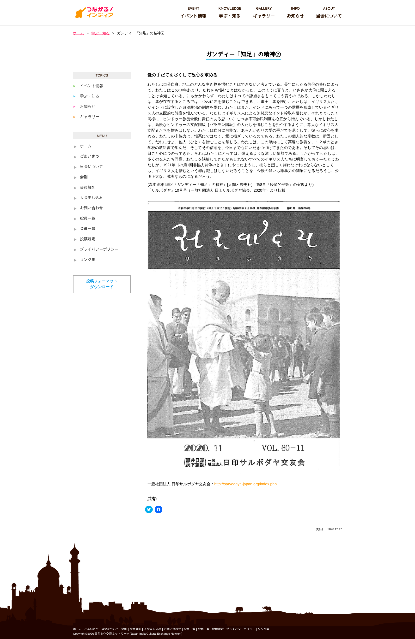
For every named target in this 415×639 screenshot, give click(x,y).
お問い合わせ (91, 208)
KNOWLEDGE (229, 13)
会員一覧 (87, 229)
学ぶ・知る (101, 33)
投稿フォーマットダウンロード (101, 284)
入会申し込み (91, 198)
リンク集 (87, 260)
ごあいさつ (89, 157)
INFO (295, 13)
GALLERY (264, 13)
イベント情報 (92, 86)
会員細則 (87, 188)
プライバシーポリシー (99, 250)
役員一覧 (87, 219)
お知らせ (88, 107)
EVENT (193, 13)
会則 (84, 177)
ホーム (78, 33)
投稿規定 (87, 239)
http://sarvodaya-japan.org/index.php (245, 484)
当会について (91, 167)
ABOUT (329, 13)
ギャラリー (90, 117)
